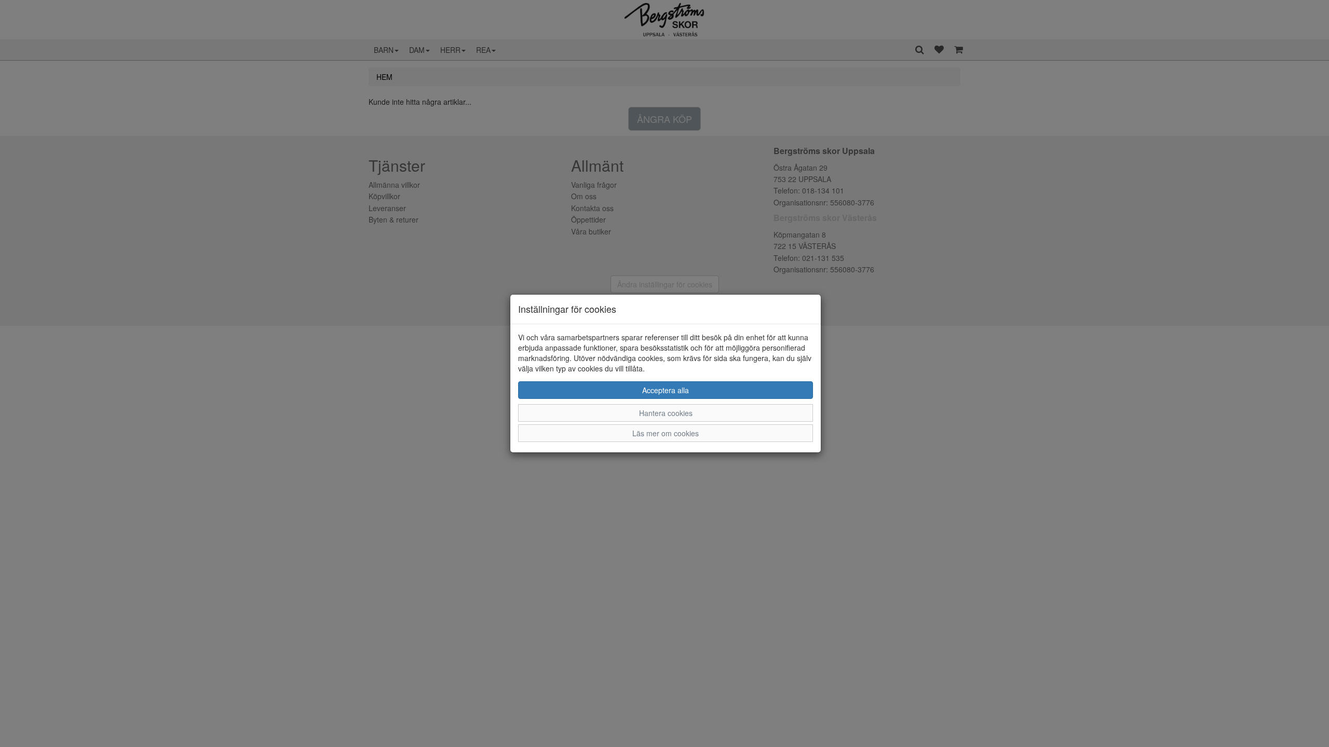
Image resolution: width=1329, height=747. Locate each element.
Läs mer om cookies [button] (665, 433)
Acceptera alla (665, 390)
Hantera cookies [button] (666, 413)
